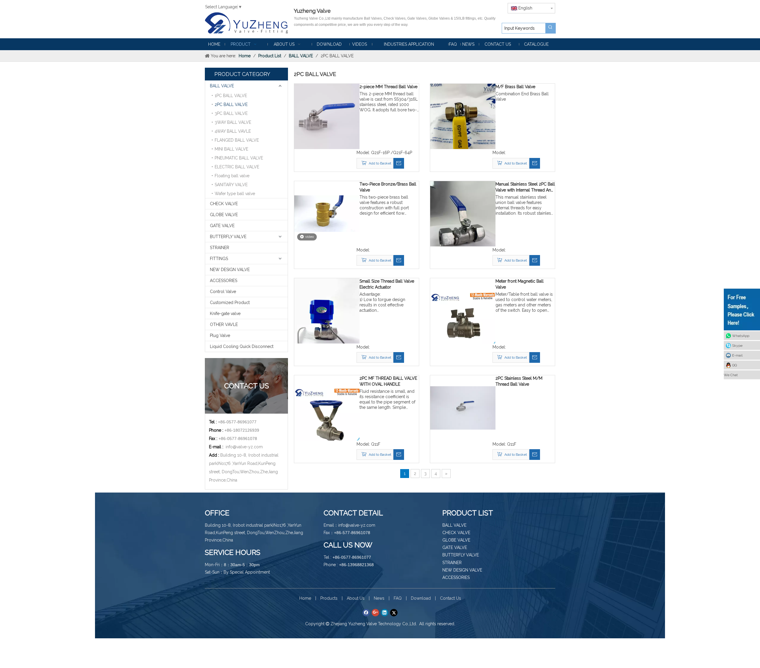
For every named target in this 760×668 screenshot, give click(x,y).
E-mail (737, 355)
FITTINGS (219, 258)
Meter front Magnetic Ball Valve (519, 284)
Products (329, 598)
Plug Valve (220, 335)
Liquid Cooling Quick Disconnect (241, 346)
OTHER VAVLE (224, 324)
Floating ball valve (232, 175)
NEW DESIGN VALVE (230, 269)
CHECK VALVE (224, 203)
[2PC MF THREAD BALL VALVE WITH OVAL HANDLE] (327, 418)
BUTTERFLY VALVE (228, 236)
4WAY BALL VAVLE (233, 131)
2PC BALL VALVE (231, 104)
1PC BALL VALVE (231, 95)
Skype (737, 346)
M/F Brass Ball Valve (515, 86)
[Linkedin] (384, 612)
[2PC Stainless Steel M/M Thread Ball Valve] (462, 407)
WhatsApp (740, 336)
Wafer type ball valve (235, 193)
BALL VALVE (222, 85)
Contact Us (450, 598)
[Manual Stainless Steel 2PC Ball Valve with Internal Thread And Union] (462, 224)
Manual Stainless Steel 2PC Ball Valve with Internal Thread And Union (525, 187)
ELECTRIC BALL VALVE (237, 166)
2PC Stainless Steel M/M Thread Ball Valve (518, 381)
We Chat (731, 375)
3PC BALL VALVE (231, 113)
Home (305, 598)
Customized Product (230, 302)
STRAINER (219, 247)
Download (421, 598)
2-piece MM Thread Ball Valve (388, 86)
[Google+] (375, 612)
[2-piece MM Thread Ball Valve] (327, 116)
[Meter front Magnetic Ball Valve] (462, 321)
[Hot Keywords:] (550, 28)
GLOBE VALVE (224, 214)
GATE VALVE (222, 225)
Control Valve (223, 291)
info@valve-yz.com (244, 446)
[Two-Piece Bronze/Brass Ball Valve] (327, 213)
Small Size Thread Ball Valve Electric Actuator (387, 284)
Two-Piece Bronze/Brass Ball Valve (388, 187)
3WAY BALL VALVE (233, 122)
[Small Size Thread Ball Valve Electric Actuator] (327, 321)
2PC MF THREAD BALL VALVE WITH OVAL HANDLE (388, 381)
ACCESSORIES (223, 280)
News (379, 598)
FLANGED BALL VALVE (237, 140)
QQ (734, 365)
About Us (356, 598)
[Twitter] (394, 612)
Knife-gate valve (225, 313)
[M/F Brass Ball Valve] (462, 127)
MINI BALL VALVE (231, 149)
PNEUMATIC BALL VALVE (239, 158)
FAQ (398, 598)
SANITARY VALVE (231, 184)
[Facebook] (366, 612)
